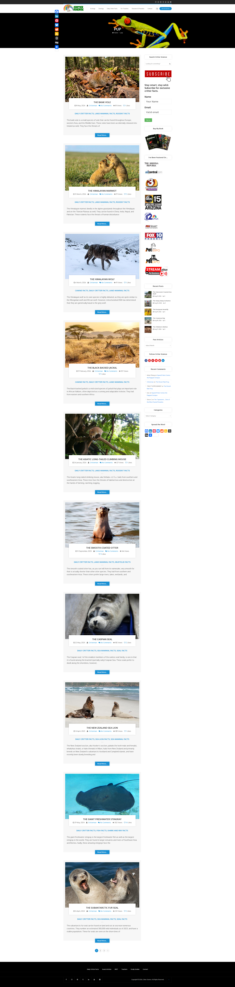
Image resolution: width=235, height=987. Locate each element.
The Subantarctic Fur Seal (102, 907)
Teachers (124, 969)
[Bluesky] (57, 25)
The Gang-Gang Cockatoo (162, 301)
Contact (145, 969)
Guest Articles (106, 969)
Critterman (93, 106)
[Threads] (57, 38)
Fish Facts (101, 830)
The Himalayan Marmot (102, 190)
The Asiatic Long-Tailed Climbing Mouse (102, 459)
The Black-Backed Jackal (102, 367)
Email (148, 107)
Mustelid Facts (123, 562)
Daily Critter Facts (84, 113)
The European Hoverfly (160, 309)
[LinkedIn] (57, 16)
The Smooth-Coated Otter (102, 547)
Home (116, 33)
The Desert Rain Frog (162, 382)
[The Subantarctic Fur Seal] (102, 885)
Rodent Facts (123, 113)
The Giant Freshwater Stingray (102, 819)
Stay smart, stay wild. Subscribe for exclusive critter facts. (157, 96)
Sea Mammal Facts (106, 650)
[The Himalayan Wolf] (102, 256)
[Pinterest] (57, 20)
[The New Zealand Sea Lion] (102, 705)
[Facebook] (57, 12)
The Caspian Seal (102, 639)
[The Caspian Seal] (102, 616)
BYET (116, 969)
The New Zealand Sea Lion (102, 727)
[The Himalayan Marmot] (102, 168)
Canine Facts (81, 290)
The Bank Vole (102, 102)
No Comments (106, 106)
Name (148, 96)
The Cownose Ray (159, 318)
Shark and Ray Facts (117, 830)
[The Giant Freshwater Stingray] (102, 796)
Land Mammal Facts (105, 113)
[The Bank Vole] (102, 79)
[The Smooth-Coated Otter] (102, 525)
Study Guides (135, 969)
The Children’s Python (160, 327)
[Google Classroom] (57, 34)
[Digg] (57, 42)
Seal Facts (122, 650)
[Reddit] (57, 29)
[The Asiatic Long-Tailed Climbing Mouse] (102, 436)
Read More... (102, 135)
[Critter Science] (73, 8)
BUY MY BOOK (165, 8)
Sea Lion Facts (102, 739)
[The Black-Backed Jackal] (102, 345)
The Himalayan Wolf (102, 279)
